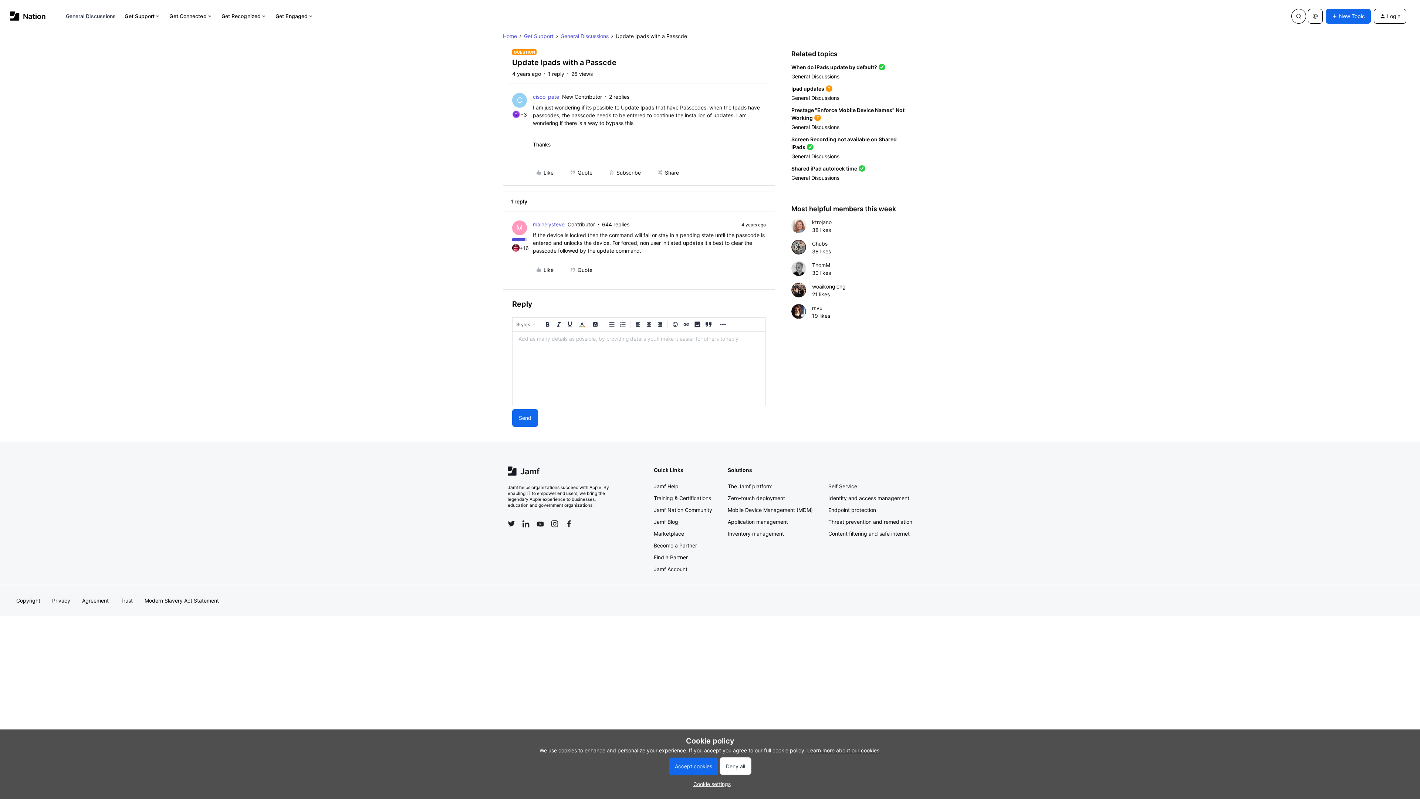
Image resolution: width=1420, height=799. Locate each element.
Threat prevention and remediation (870, 522)
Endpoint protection (852, 510)
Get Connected (187, 16)
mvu (817, 308)
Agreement (95, 600)
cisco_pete (546, 97)
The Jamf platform (750, 486)
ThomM (821, 265)
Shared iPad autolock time (824, 168)
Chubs (820, 243)
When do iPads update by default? (834, 67)
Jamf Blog (666, 522)
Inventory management (756, 533)
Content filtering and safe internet (869, 533)
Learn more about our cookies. (844, 750)
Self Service (842, 486)
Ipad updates (807, 88)
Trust (127, 600)
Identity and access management (868, 498)
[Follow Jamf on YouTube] (540, 523)
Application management (758, 522)
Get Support (140, 16)
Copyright (28, 600)
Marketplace (669, 533)
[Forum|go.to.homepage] (28, 16)
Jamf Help (666, 486)
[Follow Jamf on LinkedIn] (526, 523)
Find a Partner (671, 557)
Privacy (61, 600)
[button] (1348, 16)
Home (510, 36)
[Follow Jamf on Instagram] (554, 523)
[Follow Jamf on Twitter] (511, 524)
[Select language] (1315, 16)
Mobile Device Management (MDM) (770, 510)
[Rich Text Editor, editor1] (639, 369)
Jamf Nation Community (683, 510)
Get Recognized (241, 16)
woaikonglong (829, 286)
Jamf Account (670, 569)
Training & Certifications (682, 498)
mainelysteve (549, 224)
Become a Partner (675, 545)
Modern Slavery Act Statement (182, 600)
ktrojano (822, 222)
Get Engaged (291, 16)
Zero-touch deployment (756, 498)
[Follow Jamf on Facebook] (569, 523)
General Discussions (91, 16)
